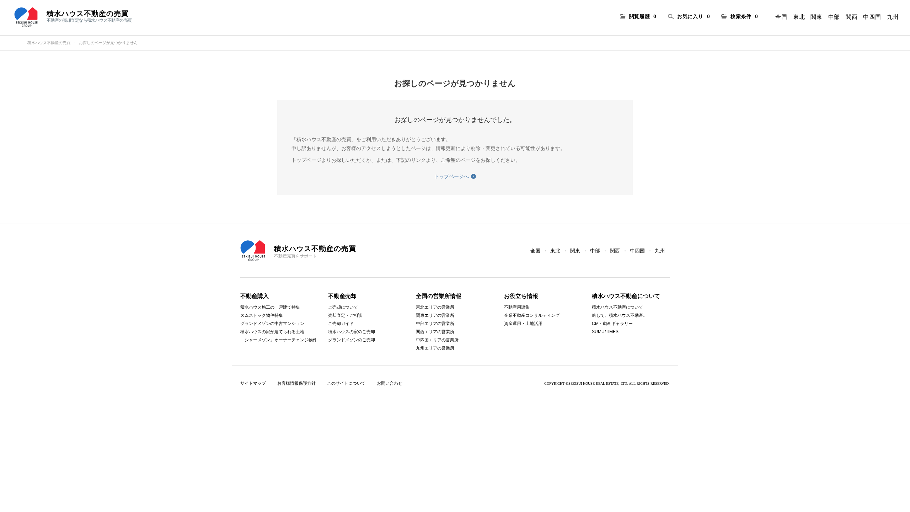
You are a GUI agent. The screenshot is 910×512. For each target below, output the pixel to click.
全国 (781, 17)
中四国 (872, 17)
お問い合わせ (389, 383)
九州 (893, 17)
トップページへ (451, 176)
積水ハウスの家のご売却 (351, 331)
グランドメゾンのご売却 (351, 339)
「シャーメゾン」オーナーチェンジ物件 (278, 339)
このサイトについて (346, 383)
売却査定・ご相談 (345, 315)
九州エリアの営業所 (435, 348)
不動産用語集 (517, 307)
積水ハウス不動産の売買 (48, 43)
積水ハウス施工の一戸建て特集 (270, 307)
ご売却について (343, 307)
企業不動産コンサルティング (532, 315)
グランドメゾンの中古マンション (272, 323)
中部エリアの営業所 (435, 323)
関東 (816, 17)
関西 (851, 17)
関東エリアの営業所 (435, 315)
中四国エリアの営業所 (437, 339)
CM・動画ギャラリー (612, 323)
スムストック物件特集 (261, 315)
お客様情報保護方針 (296, 383)
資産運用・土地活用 (523, 323)
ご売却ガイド (341, 323)
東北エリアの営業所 (435, 307)
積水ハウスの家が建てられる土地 (272, 331)
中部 (834, 17)
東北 (799, 17)
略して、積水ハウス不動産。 (619, 315)
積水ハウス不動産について (617, 307)
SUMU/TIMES (605, 331)
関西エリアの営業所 (435, 331)
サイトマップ (253, 383)
